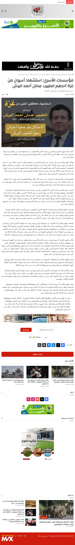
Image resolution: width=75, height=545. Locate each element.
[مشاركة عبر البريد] (44, 345)
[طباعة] (39, 345)
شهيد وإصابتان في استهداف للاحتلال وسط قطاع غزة (13, 381)
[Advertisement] (37, 47)
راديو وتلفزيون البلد (43, 536)
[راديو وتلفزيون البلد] (37, 11)
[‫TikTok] (28, 399)
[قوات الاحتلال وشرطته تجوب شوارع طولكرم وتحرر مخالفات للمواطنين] (62, 372)
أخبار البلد (63, 74)
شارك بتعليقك (37, 354)
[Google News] (35, 337)
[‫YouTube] (37, 399)
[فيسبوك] (63, 345)
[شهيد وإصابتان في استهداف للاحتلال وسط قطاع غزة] (12, 372)
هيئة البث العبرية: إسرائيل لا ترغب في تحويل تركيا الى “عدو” (13, 502)
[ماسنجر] (49, 345)
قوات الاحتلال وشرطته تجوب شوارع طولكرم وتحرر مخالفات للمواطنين (63, 381)
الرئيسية (69, 74)
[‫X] (58, 345)
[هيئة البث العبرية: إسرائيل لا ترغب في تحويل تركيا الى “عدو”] (30, 503)
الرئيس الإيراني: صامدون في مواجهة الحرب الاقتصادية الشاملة (13, 520)
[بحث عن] (73, 11)
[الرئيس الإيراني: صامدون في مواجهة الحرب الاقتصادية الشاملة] (30, 522)
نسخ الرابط (26, 330)
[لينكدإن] (53, 345)
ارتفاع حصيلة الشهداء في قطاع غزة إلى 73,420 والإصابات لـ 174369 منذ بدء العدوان (42, 2)
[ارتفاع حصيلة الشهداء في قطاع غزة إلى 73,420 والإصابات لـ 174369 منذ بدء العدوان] (37, 372)
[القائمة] (2, 11)
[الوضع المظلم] (6, 11)
